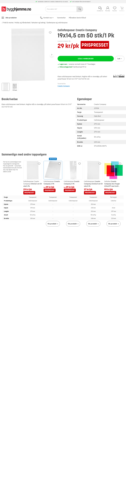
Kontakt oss (47, 18)
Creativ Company (64, 86)
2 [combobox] (118, 59)
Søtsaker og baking (38, 23)
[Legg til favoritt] (50, 32)
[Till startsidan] (16, 9)
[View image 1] (6, 87)
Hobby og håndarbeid (22, 23)
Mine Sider (107, 10)
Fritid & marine (8, 23)
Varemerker (61, 18)
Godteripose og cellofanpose (57, 23)
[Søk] (80, 9)
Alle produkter (11, 18)
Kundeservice (100, 10)
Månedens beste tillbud (77, 18)
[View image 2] (15, 87)
